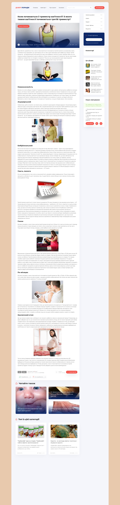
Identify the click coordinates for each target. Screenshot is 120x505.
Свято (87, 18)
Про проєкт (52, 7)
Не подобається (40, 376)
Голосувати (90, 123)
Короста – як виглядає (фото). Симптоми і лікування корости (64, 441)
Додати (62, 372)
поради (22, 8)
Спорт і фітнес (90, 25)
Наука (87, 22)
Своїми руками (90, 15)
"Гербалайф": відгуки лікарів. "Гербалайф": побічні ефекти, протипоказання (31, 441)
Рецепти (88, 29)
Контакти (61, 7)
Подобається (25, 376)
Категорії (43, 7)
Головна (35, 7)
